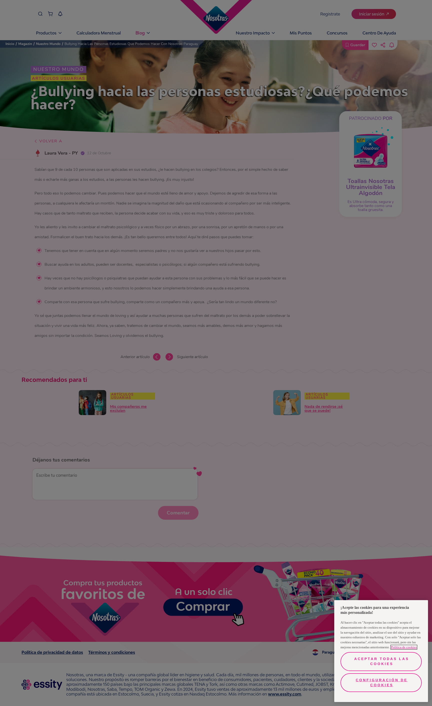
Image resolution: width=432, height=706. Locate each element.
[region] (381, 651)
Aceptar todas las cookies (381, 661)
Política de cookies (404, 647)
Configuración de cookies (382, 682)
